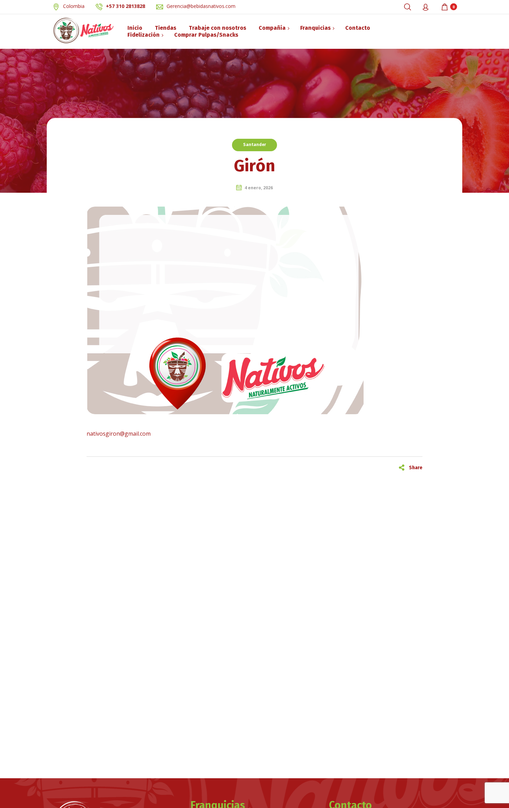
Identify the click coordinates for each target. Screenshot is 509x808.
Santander (254, 144)
